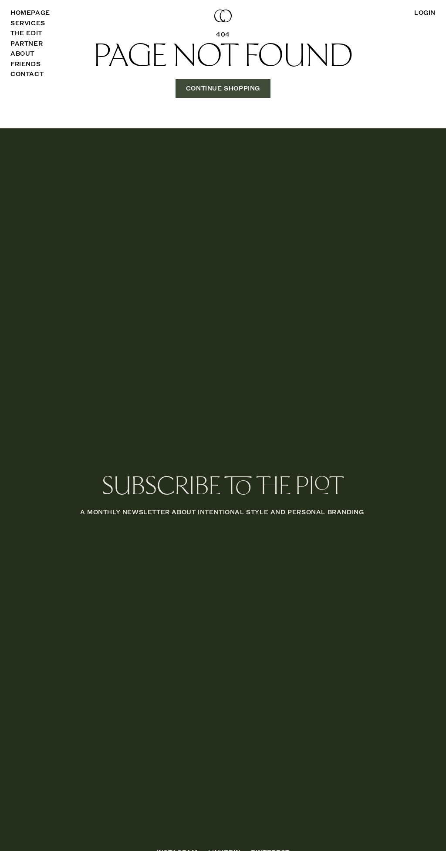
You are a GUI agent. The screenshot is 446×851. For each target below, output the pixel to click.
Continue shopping (223, 88)
